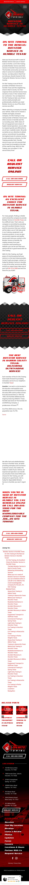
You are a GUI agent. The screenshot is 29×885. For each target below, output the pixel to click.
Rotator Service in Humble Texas (13, 551)
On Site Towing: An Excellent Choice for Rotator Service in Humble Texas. (15, 562)
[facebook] (13, 858)
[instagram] (16, 858)
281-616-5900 (13, 268)
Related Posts (10, 589)
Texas (11, 383)
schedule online (13, 503)
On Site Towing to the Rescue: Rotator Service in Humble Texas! (14, 556)
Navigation (11, 691)
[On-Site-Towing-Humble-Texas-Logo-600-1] (14, 10)
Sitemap (10, 863)
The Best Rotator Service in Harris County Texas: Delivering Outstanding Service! (17, 569)
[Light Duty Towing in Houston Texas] (7, 710)
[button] (3, 716)
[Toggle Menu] (24, 7)
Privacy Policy (17, 863)
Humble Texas (19, 220)
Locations (11, 688)
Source (4, 414)
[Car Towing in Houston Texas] (22, 710)
